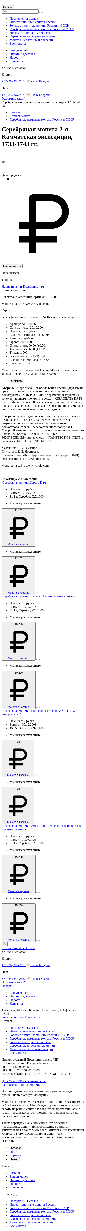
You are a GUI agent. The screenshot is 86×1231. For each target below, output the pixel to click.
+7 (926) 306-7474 (14, 81)
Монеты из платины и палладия (31, 40)
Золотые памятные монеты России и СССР (39, 25)
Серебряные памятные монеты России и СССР (42, 29)
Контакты (16, 61)
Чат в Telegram (40, 81)
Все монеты (18, 43)
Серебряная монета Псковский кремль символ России (39, 596)
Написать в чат (12, 286)
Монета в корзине (18, 544)
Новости (15, 57)
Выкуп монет (19, 50)
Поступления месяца (24, 18)
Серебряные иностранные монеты (33, 36)
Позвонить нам (33, 286)
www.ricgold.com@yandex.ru (21, 1017)
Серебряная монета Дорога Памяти (26, 482)
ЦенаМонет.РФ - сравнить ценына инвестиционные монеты (24, 1082)
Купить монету (12, 266)
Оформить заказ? (13, 98)
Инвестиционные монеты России (33, 22)
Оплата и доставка (22, 54)
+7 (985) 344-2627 (14, 95)
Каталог (8, 7)
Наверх (7, 986)
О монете (17, 380)
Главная (15, 112)
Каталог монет (20, 116)
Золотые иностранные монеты (30, 32)
